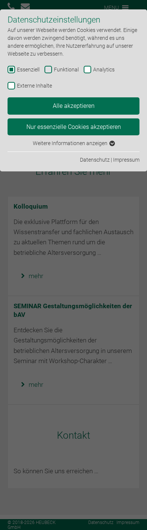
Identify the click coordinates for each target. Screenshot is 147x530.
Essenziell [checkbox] (28, 70)
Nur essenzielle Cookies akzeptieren (73, 126)
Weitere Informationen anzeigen (71, 143)
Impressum (126, 160)
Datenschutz (95, 160)
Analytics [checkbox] (104, 70)
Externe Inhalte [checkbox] (34, 86)
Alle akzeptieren (74, 105)
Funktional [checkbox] (66, 70)
